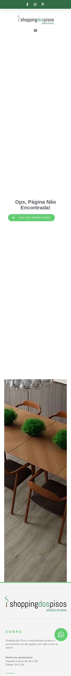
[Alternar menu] (35, 30)
